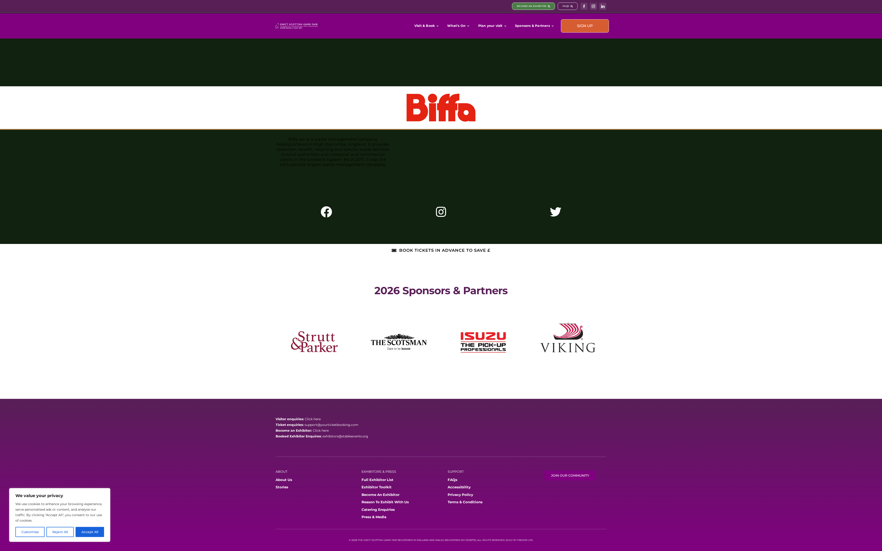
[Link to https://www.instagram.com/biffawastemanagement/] (441, 212)
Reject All (60, 532)
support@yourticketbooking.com (331, 416)
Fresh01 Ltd (525, 531)
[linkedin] (602, 6)
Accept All (90, 532)
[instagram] (593, 6)
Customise (30, 532)
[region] (59, 515)
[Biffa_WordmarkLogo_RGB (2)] (441, 96)
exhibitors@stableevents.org (345, 428)
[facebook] (584, 6)
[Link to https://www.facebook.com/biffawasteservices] (326, 212)
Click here (313, 410)
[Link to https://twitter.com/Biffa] (555, 212)
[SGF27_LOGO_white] (296, 23)
